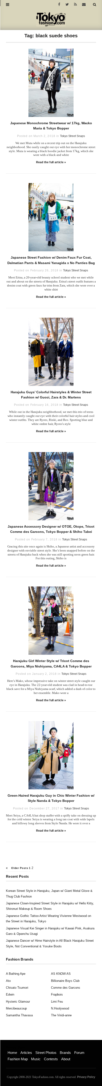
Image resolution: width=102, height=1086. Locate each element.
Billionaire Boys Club (65, 981)
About (65, 1059)
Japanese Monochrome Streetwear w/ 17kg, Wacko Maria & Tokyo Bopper (51, 125)
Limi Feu (57, 1001)
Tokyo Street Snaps (72, 136)
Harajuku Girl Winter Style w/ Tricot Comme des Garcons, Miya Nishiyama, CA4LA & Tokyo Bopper (51, 663)
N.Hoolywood (60, 1008)
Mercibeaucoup (16, 1008)
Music (36, 1059)
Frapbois (57, 994)
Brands (65, 1053)
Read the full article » (51, 162)
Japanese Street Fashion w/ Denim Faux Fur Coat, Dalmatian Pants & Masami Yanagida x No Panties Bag (51, 260)
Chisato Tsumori (17, 987)
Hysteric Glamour (18, 1001)
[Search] (94, 4)
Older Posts (19, 868)
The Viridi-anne (61, 1015)
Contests (51, 1059)
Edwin (10, 994)
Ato (8, 981)
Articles (26, 1053)
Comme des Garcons (65, 987)
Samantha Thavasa (19, 1015)
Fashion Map (18, 1059)
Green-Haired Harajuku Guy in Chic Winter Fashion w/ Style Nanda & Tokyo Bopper (51, 798)
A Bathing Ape (15, 973)
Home (12, 1053)
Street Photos (45, 1053)
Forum (79, 1053)
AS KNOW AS (61, 973)
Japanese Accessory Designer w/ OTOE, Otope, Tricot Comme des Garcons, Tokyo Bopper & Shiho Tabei (51, 529)
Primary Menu (15, 1047)
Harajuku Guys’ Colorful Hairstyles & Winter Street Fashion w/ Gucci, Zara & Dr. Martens (51, 394)
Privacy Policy (86, 1077)
